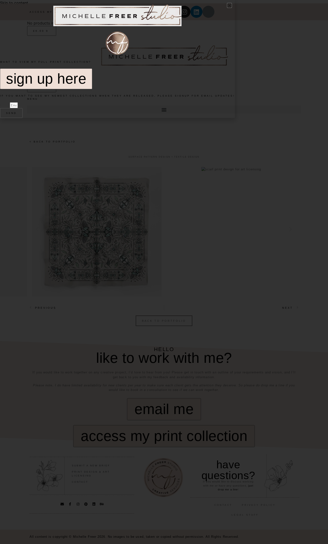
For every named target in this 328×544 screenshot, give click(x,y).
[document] (164, 272)
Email (5, 105)
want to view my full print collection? (45, 62)
